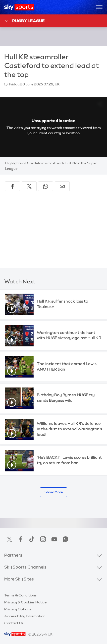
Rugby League (28, 21)
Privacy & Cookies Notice (25, 602)
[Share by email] (62, 186)
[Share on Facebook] (12, 186)
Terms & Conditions (20, 595)
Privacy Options (17, 609)
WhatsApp (65, 539)
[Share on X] (29, 186)
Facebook (20, 539)
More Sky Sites (19, 579)
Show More (54, 492)
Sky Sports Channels (25, 567)
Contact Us (13, 623)
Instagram (43, 539)
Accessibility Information (24, 616)
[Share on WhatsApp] (45, 186)
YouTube (54, 539)
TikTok (32, 539)
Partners (13, 555)
